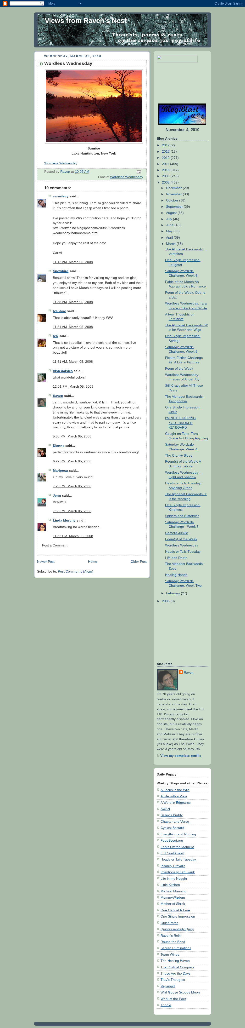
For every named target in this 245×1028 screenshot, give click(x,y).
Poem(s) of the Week (181, 539)
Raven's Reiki (171, 935)
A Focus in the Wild (175, 790)
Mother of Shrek (173, 904)
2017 (166, 145)
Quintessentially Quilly (177, 929)
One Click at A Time (175, 910)
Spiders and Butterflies (182, 516)
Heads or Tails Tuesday (182, 551)
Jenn (57, 495)
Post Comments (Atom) (75, 571)
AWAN (165, 809)
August (172, 213)
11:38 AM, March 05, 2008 (73, 302)
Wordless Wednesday (60, 163)
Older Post (139, 561)
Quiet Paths (169, 923)
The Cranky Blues (178, 455)
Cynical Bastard (172, 828)
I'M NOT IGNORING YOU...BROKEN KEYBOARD (180, 422)
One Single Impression (178, 916)
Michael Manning (173, 891)
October (172, 200)
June (170, 225)
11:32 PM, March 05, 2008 (73, 536)
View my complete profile (180, 756)
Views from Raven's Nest (86, 20)
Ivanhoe (59, 311)
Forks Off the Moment (177, 847)
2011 (166, 164)
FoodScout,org (172, 840)
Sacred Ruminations (176, 948)
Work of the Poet (173, 999)
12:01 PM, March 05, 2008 (73, 386)
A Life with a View (174, 796)
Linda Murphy (64, 520)
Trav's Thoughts (173, 980)
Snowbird (60, 271)
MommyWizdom (173, 897)
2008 (166, 182)
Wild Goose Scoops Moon (180, 992)
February (173, 593)
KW (55, 336)
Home (92, 561)
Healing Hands (176, 575)
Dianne (58, 446)
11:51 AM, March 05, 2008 (73, 327)
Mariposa (60, 470)
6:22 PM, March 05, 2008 (72, 461)
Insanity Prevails (173, 866)
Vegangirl (168, 986)
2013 (166, 151)
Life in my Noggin (174, 878)
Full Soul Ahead (172, 853)
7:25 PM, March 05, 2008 (72, 486)
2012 (166, 158)
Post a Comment (54, 545)
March (171, 244)
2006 (166, 601)
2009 (166, 176)
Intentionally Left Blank (178, 872)
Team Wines (170, 954)
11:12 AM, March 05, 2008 (73, 262)
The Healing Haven (175, 961)
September (175, 206)
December (174, 188)
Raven (58, 396)
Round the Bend (173, 942)
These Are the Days (175, 973)
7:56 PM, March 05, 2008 (72, 511)
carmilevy (60, 196)
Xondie (166, 1005)
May (169, 231)
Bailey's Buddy (172, 815)
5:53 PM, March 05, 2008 (72, 436)
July (169, 219)
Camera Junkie (176, 533)
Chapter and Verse (175, 821)
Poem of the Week (179, 368)
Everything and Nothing (178, 834)
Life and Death (176, 558)
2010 (166, 170)
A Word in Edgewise (176, 802)
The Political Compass (177, 967)
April (170, 237)
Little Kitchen (170, 885)
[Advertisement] (172, 83)
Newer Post (46, 561)
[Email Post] (138, 171)
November (174, 194)
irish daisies (63, 371)
